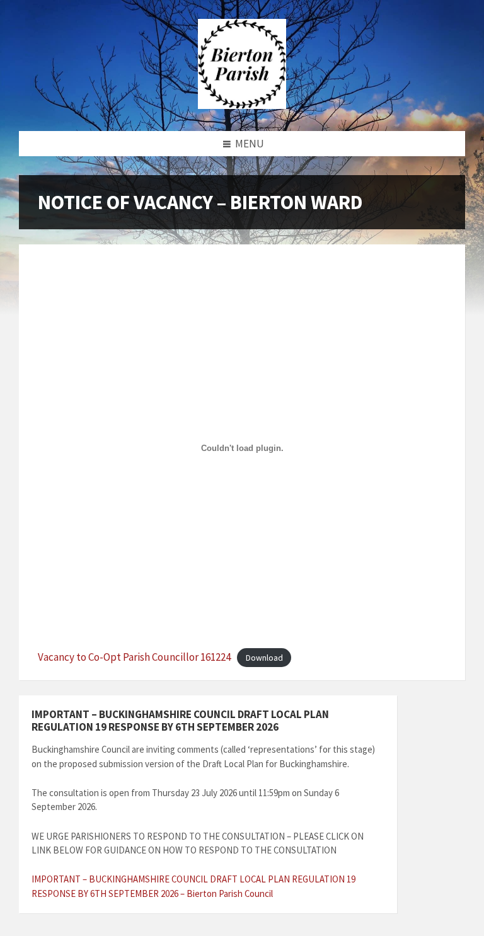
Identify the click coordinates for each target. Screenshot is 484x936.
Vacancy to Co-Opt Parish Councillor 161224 (134, 657)
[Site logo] (242, 105)
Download (264, 658)
